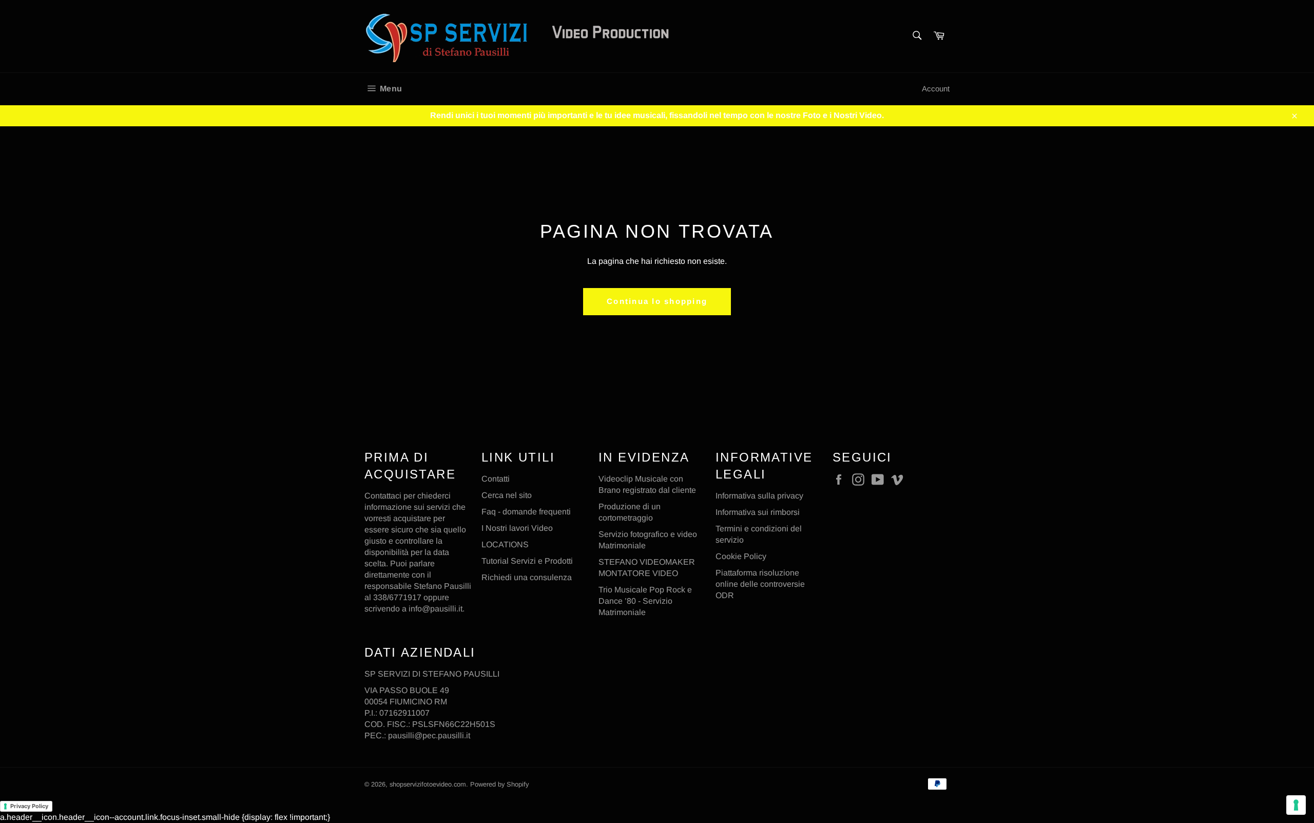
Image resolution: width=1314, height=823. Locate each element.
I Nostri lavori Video (517, 528)
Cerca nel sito (506, 495)
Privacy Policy (29, 806)
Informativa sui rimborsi (758, 512)
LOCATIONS (505, 544)
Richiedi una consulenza (526, 577)
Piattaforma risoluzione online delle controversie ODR (760, 584)
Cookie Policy (741, 556)
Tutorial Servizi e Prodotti (527, 561)
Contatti (495, 478)
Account (936, 88)
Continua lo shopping (657, 301)
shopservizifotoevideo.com (428, 784)
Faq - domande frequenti (526, 511)
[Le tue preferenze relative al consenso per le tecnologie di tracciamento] (1296, 805)
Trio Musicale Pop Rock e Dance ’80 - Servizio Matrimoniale (645, 601)
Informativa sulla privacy (759, 495)
